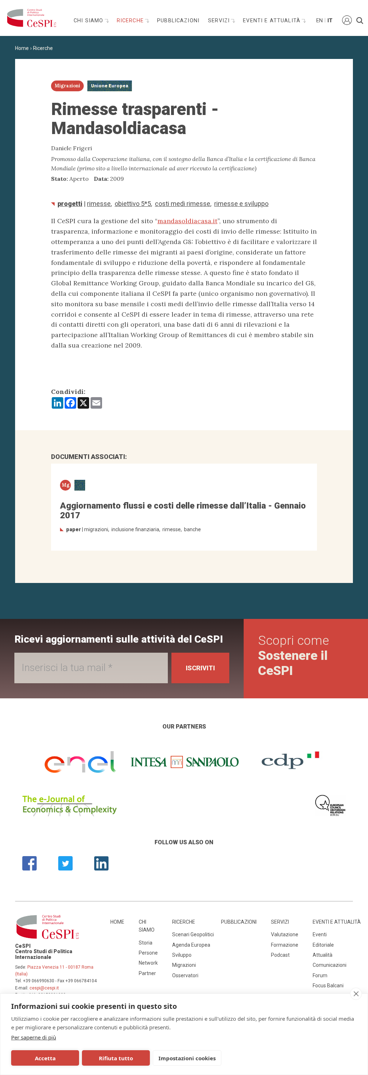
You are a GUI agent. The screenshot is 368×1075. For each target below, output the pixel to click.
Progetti (70, 203)
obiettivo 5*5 (133, 203)
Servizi (219, 21)
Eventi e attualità (272, 21)
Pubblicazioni (178, 21)
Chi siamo (89, 21)
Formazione (284, 945)
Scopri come (293, 655)
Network (148, 963)
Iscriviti (200, 668)
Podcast (280, 955)
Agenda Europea (191, 945)
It (329, 21)
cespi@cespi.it (44, 988)
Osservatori (185, 975)
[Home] (30, 18)
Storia (145, 943)
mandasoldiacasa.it (187, 221)
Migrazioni (184, 965)
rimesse (99, 203)
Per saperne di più (33, 1037)
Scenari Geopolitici (193, 934)
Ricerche (131, 21)
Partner (147, 973)
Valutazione (284, 934)
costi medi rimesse (182, 203)
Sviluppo (182, 955)
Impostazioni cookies (187, 1058)
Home (22, 48)
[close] (356, 994)
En (319, 21)
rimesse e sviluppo (241, 203)
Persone (148, 953)
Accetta (45, 1058)
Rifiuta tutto (116, 1058)
